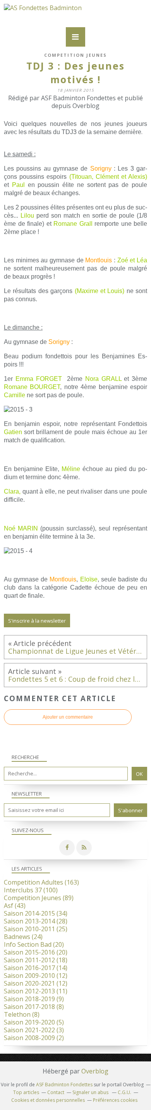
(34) (35, 913)
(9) (34, 999)
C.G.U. (124, 1092)
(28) (35, 921)
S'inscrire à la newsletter (37, 620)
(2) (34, 1037)
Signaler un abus (91, 1092)
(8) (34, 1006)
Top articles (26, 1092)
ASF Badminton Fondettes (64, 1084)
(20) (34, 944)
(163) (41, 882)
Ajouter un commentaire (68, 717)
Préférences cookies (115, 1100)
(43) (15, 905)
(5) (34, 1022)
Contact (55, 1092)
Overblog (94, 1071)
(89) (39, 898)
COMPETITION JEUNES (75, 55)
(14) (35, 967)
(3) (34, 1030)
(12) (35, 975)
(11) (35, 991)
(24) (23, 936)
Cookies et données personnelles (48, 1100)
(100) (31, 890)
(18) (35, 960)
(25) (35, 929)
